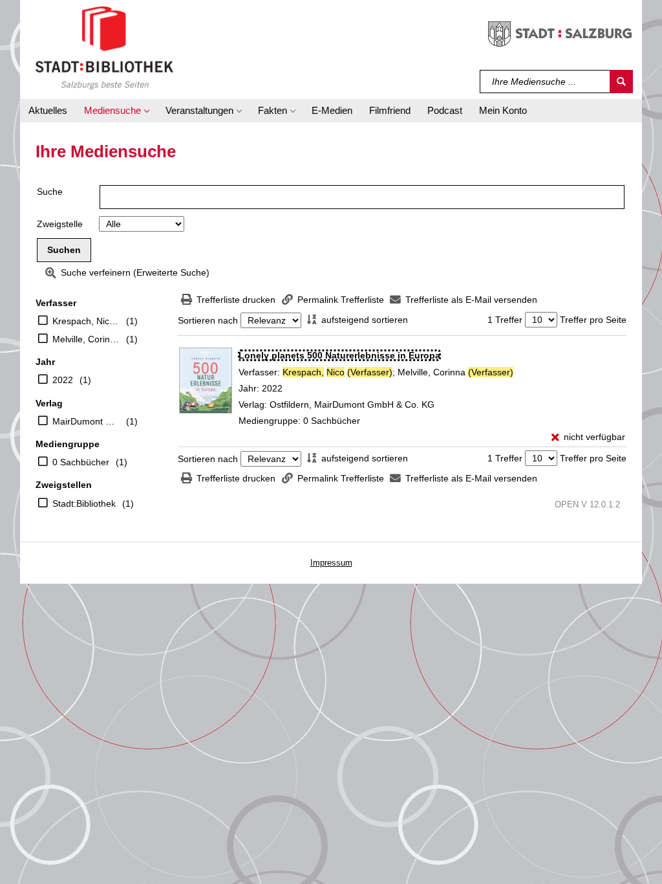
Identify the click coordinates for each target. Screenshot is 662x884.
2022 (62, 380)
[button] (116, 110)
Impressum (331, 563)
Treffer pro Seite (593, 320)
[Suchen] (621, 81)
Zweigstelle (60, 224)
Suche (50, 191)
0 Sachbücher (80, 462)
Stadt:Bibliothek (84, 503)
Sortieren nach (208, 320)
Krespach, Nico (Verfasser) (86, 321)
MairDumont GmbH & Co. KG (86, 421)
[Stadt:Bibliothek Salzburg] (104, 47)
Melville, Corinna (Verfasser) (86, 339)
